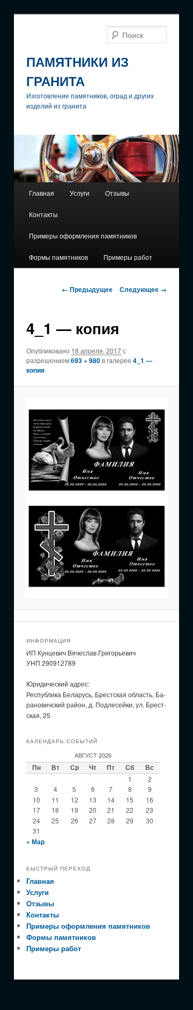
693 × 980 (85, 360)
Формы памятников (58, 256)
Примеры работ (127, 256)
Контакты (43, 214)
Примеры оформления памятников (83, 235)
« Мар (35, 841)
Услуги (80, 192)
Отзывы (117, 192)
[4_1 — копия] (96, 498)
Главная (41, 192)
